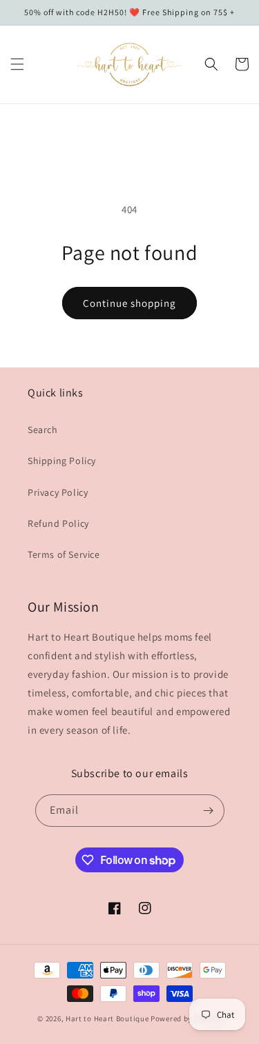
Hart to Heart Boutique (107, 1018)
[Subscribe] (208, 810)
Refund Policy (58, 523)
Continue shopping (129, 303)
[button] (17, 64)
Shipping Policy (62, 460)
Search (43, 429)
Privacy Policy (58, 492)
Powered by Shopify (186, 1018)
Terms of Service (64, 554)
